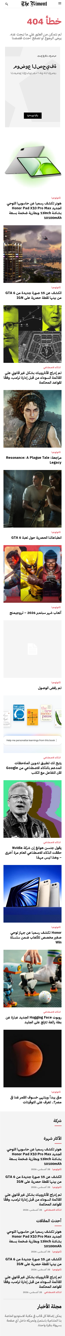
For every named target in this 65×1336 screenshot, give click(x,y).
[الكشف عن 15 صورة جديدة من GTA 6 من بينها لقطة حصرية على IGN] (32, 254)
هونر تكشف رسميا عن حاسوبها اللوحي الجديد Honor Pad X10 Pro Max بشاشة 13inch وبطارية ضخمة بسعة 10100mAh (34, 210)
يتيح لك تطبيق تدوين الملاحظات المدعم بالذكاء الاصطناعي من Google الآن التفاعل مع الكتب (34, 767)
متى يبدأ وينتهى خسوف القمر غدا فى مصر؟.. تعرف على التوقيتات (36, 1100)
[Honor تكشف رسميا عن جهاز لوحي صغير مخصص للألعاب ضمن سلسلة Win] (32, 894)
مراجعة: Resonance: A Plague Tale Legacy (34, 460)
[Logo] (34, 4)
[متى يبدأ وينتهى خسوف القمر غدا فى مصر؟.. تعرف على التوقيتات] (32, 1058)
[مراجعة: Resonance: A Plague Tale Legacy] (32, 419)
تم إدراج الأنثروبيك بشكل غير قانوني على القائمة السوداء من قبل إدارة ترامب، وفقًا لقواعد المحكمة (33, 377)
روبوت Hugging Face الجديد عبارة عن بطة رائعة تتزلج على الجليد (34, 1020)
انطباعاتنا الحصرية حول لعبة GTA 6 (36, 537)
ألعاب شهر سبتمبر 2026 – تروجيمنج (36, 612)
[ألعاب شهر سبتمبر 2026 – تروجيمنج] (32, 574)
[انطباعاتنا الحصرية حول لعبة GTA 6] (32, 499)
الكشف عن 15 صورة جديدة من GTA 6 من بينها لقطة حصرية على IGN (33, 295)
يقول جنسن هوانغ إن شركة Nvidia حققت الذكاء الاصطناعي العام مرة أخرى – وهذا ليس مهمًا (33, 852)
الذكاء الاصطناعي (52, 367)
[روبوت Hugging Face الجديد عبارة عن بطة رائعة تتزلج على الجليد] (32, 978)
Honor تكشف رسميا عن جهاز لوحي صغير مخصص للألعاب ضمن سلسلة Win (36, 937)
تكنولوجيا (56, 198)
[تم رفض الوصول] (32, 649)
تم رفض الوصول (50, 687)
